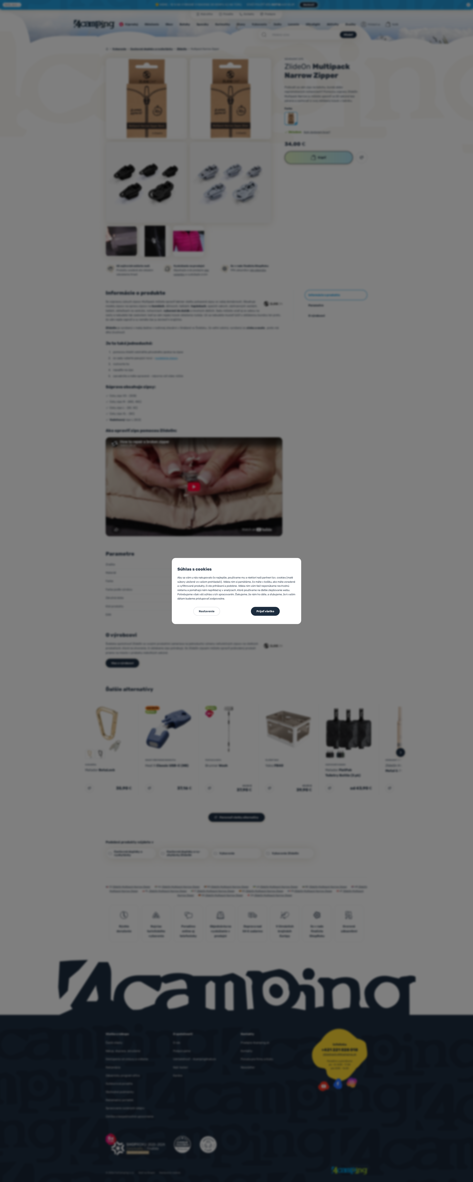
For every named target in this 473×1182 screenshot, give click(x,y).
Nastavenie (207, 611)
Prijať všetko (265, 611)
